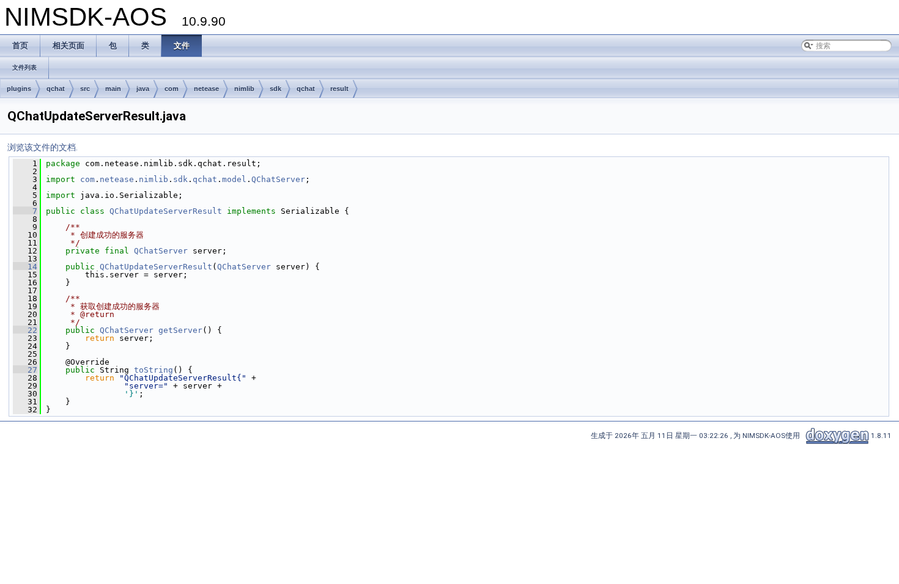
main (113, 88)
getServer (180, 330)
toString (153, 369)
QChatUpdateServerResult (165, 211)
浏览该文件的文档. (42, 147)
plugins (19, 88)
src (85, 88)
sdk (275, 88)
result (339, 88)
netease (206, 88)
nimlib (244, 88)
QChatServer (278, 179)
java (142, 88)
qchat (55, 88)
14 (25, 266)
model (234, 179)
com (172, 88)
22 (25, 330)
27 (25, 369)
